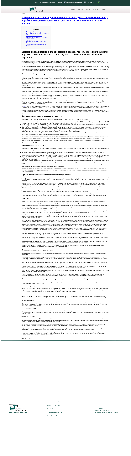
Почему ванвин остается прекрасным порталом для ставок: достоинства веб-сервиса (36, 44)
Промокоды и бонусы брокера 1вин (35, 32)
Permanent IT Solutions (53, 405)
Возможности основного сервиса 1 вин (36, 41)
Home (73, 9)
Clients (88, 9)
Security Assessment (53, 408)
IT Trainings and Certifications (55, 412)
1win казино (29, 40)
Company (103, 9)
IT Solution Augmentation (54, 401)
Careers (95, 9)
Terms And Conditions (53, 415)
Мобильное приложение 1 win (34, 36)
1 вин (24, 106)
